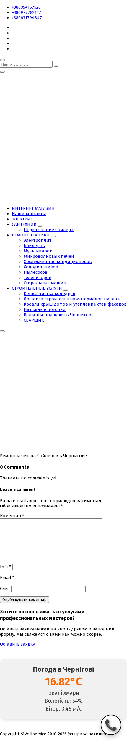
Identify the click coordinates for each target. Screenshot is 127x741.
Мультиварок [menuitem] (38, 251)
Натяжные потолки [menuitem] (45, 309)
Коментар (12, 515)
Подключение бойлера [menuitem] (49, 229)
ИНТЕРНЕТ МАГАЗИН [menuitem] (33, 208)
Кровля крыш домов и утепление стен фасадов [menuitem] (75, 304)
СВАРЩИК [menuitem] (34, 320)
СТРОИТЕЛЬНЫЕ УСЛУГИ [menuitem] (37, 288)
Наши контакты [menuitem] (29, 213)
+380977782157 (26, 12)
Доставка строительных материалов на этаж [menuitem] (72, 298)
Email (7, 577)
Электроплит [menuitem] (37, 240)
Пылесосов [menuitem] (36, 272)
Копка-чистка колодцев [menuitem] (49, 293)
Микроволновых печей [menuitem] (49, 256)
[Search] (56, 66)
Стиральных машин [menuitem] (45, 283)
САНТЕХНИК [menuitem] (24, 224)
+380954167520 (26, 7)
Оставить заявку (17, 644)
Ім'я (5, 566)
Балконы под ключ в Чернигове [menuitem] (59, 314)
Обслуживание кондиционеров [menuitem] (58, 261)
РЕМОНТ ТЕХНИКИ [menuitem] (31, 235)
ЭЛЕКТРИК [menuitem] (22, 219)
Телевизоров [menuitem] (37, 277)
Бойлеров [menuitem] (34, 245)
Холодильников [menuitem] (41, 267)
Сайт (5, 588)
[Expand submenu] (40, 226)
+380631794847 (27, 17)
